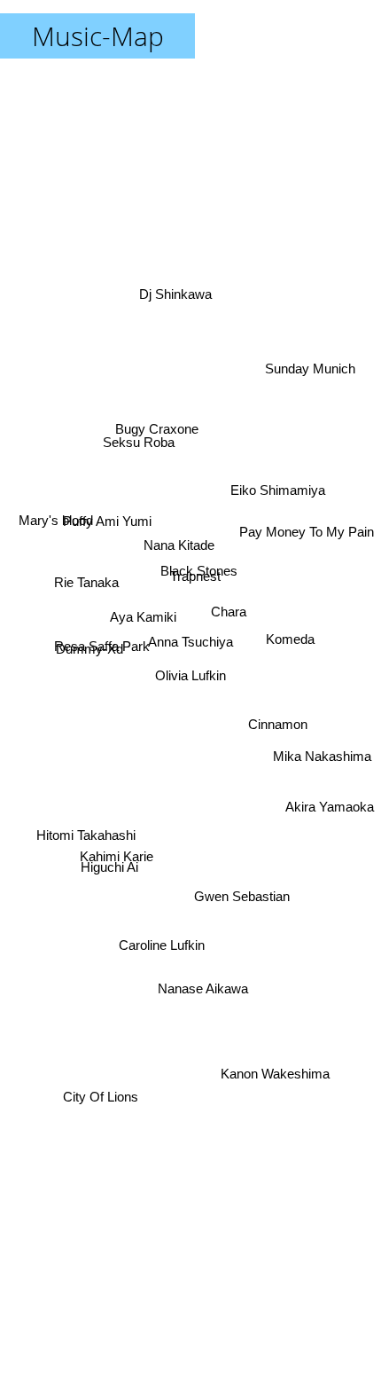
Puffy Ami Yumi (107, 523)
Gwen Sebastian (243, 898)
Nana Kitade (178, 545)
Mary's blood (52, 516)
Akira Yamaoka (329, 802)
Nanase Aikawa (203, 986)
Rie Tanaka (85, 590)
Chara (227, 603)
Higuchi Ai (110, 881)
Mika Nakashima (321, 767)
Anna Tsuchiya (190, 646)
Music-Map (98, 36)
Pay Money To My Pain (306, 520)
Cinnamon (278, 722)
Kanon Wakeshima (276, 1070)
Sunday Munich (315, 379)
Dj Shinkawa (177, 290)
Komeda (289, 612)
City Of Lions (103, 1110)
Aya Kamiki (141, 615)
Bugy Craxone (156, 435)
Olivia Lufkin (190, 675)
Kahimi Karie (115, 827)
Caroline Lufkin (163, 952)
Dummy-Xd (89, 643)
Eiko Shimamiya (277, 490)
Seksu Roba (143, 410)
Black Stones (198, 576)
